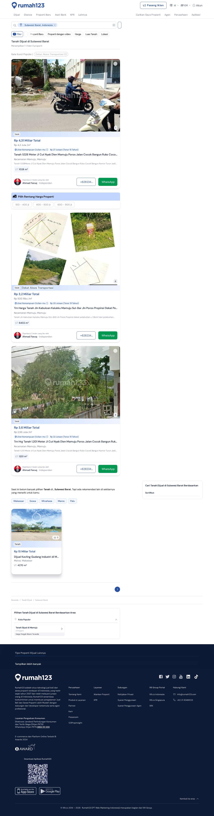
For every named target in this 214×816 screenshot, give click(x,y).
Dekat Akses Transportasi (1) (51, 54)
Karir (71, 711)
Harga (78, 34)
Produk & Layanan (77, 700)
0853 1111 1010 (43, 727)
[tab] (172, 492)
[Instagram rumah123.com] (174, 677)
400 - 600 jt (43, 204)
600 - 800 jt (65, 204)
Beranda (14, 600)
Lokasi (104, 34)
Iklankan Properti (102, 694)
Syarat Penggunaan (127, 700)
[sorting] (25, 34)
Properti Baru (36, 34)
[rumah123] (33, 678)
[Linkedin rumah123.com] (188, 676)
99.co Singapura (157, 700)
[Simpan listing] (115, 64)
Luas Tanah (91, 34)
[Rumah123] (28, 5)
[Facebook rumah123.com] (161, 677)
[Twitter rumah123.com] (168, 677)
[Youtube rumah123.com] (181, 677)
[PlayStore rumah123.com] (49, 791)
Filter (18, 34)
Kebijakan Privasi (125, 694)
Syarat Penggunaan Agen (129, 705)
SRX (151, 705)
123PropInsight (75, 722)
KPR (95, 700)
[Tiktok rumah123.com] (196, 676)
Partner (72, 705)
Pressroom (73, 717)
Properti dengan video (59, 34)
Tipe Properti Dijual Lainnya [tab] (30, 652)
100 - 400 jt (22, 204)
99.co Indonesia (157, 694)
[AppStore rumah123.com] (25, 791)
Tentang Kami (75, 694)
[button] (61, 25)
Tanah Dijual (27, 600)
